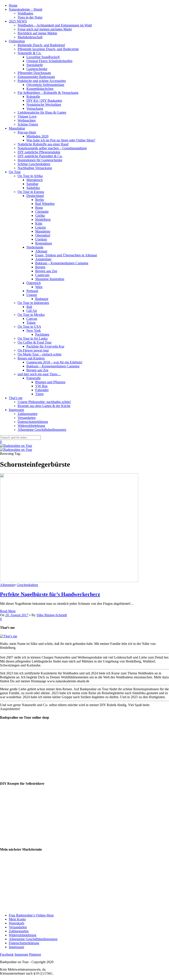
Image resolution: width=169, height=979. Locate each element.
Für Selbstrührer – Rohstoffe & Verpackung (48, 92)
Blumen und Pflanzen (50, 382)
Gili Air (31, 311)
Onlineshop (17, 41)
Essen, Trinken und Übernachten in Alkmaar (66, 255)
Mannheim (42, 231)
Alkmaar (41, 251)
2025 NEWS (18, 21)
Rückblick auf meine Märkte (37, 33)
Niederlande (34, 247)
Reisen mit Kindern (31, 358)
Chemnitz (42, 211)
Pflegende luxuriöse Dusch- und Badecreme (48, 49)
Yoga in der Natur (30, 17)
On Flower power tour (33, 350)
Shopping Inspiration (49, 279)
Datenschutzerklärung (33, 422)
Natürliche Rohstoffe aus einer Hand (43, 144)
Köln (38, 223)
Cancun (31, 318)
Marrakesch (34, 180)
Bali (29, 307)
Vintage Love (27, 116)
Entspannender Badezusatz (36, 77)
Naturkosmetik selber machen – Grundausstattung (52, 148)
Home (13, 5)
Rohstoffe (33, 96)
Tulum (30, 322)
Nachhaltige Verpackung (35, 168)
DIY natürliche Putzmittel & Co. (40, 156)
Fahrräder (42, 390)
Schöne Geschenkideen (34, 164)
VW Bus (41, 386)
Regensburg (43, 243)
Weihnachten (27, 120)
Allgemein (7, 585)
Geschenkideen (27, 585)
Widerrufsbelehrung (31, 426)
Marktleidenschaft (30, 37)
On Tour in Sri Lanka (33, 338)
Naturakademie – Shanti (25, 9)
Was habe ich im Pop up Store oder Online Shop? (60, 140)
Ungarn (31, 295)
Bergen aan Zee (46, 271)
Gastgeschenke (36, 69)
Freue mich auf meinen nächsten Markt (45, 29)
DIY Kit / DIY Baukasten (44, 100)
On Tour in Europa (31, 192)
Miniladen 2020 (37, 136)
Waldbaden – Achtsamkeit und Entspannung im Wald (55, 25)
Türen (39, 394)
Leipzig (40, 227)
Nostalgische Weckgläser (43, 104)
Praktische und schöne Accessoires (42, 81)
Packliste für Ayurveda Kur (45, 346)
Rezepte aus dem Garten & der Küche (44, 406)
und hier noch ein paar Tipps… (39, 374)
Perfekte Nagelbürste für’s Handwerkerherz (50, 594)
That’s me (15, 398)
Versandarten (27, 418)
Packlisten (42, 334)
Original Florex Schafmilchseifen (49, 61)
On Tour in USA (29, 326)
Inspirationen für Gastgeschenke (40, 160)
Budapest (41, 299)
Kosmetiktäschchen (39, 89)
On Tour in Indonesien (33, 303)
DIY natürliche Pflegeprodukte (39, 152)
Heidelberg (43, 219)
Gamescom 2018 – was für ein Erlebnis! (54, 362)
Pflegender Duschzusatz (34, 73)
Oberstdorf (42, 235)
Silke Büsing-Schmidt (52, 615)
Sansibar (32, 184)
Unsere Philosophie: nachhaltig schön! (44, 402)
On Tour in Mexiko (31, 314)
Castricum (42, 275)
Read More (8, 611)
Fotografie (33, 378)
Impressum (16, 410)
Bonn (39, 207)
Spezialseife (34, 65)
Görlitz (40, 215)
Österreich (33, 283)
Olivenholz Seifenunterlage (45, 85)
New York (33, 330)
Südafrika (33, 188)
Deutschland (35, 196)
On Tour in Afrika (30, 176)
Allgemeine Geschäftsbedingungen (42, 429)
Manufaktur (17, 128)
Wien (38, 287)
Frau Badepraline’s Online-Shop (31, 915)
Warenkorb (16, 923)
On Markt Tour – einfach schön (39, 354)
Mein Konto (17, 919)
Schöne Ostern (28, 124)
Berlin (39, 200)
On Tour (15, 172)
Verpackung (34, 108)
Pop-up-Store (27, 132)
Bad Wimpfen (45, 203)
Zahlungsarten (27, 414)
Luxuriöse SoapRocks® (43, 57)
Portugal (32, 291)
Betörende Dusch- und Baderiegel (41, 45)
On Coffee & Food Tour (34, 342)
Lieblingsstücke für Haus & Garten (42, 112)
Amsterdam (43, 259)
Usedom (41, 239)
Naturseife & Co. (29, 53)
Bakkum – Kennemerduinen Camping (61, 263)
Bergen (40, 267)
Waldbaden (25, 13)
